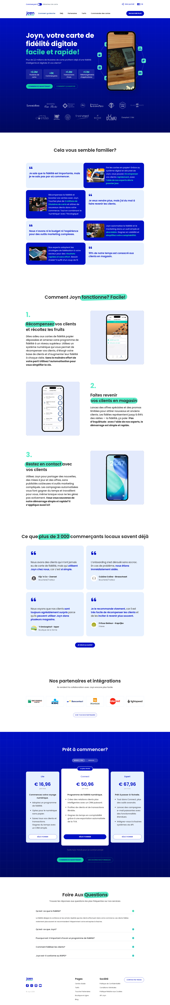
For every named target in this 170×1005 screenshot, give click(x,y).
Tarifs (84, 13)
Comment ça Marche (46, 13)
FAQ (61, 13)
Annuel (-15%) (78, 760)
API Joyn (103, 995)
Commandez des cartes (100, 13)
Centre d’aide (80, 983)
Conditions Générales (108, 987)
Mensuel (91, 760)
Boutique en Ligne (82, 995)
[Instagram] (31, 985)
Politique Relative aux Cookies (111, 991)
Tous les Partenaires (82, 991)
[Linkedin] (36, 985)
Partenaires (72, 13)
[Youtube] (40, 985)
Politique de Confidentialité (110, 983)
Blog (76, 999)
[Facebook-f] (27, 985)
